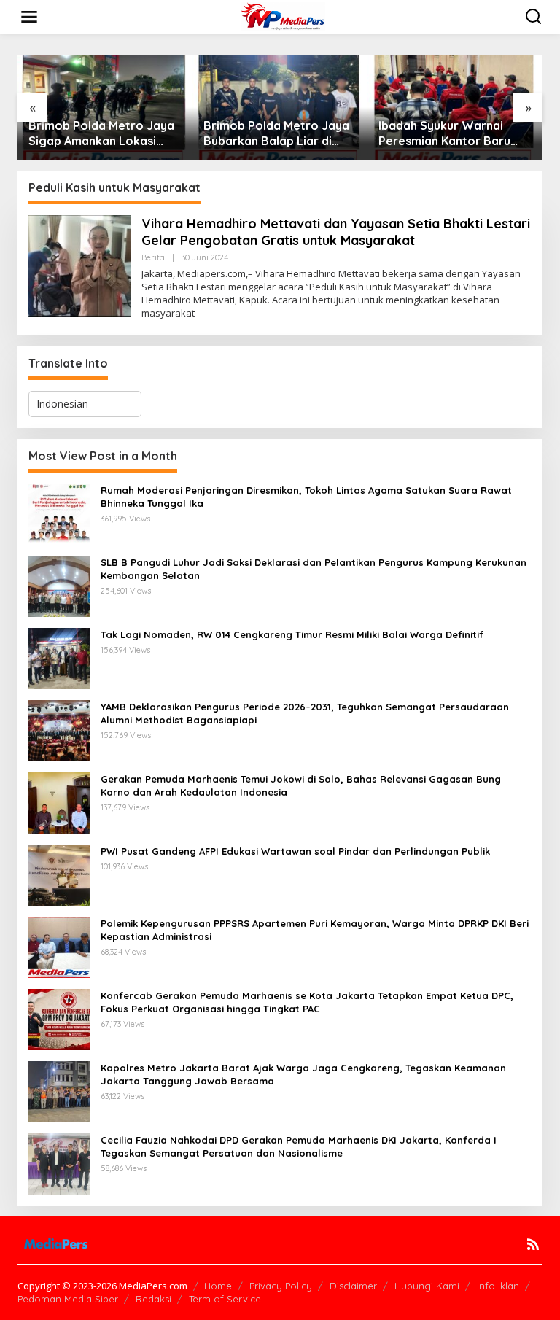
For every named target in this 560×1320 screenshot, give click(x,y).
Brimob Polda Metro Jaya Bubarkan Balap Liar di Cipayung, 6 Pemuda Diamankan (276, 133)
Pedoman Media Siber (68, 1299)
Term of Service (225, 1299)
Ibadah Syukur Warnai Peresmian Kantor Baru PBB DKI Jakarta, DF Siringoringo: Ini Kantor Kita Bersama (444, 133)
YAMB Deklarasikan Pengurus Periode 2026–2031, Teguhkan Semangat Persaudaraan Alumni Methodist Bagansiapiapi (305, 713)
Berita (153, 257)
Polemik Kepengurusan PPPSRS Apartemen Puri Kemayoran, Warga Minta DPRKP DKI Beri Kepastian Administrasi (315, 929)
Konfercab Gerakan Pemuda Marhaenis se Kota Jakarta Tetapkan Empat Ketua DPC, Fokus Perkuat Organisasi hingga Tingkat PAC (307, 1002)
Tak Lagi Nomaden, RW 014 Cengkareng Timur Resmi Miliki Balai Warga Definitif (292, 634)
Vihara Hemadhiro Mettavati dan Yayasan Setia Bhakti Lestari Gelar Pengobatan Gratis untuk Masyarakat (335, 232)
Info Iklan (498, 1286)
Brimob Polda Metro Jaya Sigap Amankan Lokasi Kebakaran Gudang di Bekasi (101, 133)
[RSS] (533, 1244)
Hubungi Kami (426, 1286)
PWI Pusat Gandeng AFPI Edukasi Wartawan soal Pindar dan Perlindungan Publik (295, 851)
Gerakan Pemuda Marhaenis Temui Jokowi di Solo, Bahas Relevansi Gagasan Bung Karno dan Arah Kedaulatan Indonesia (301, 785)
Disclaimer (353, 1286)
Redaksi (153, 1299)
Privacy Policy (280, 1286)
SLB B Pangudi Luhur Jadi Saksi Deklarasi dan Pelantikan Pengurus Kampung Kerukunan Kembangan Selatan (313, 568)
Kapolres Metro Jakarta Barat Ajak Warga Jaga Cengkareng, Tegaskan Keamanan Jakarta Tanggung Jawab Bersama (303, 1074)
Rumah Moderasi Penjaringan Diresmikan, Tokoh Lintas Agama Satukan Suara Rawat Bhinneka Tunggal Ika (306, 496)
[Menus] (29, 17)
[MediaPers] (283, 16)
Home (218, 1286)
